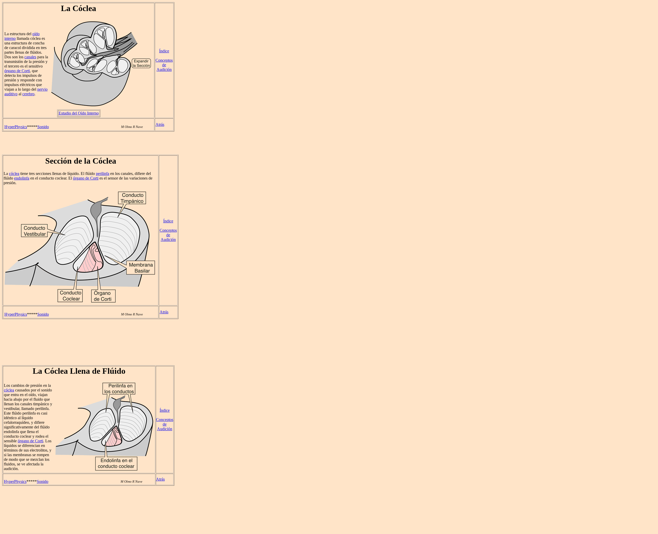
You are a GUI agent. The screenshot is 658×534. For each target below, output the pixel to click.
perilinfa (102, 173)
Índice (164, 51)
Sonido (43, 127)
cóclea (14, 173)
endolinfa (21, 178)
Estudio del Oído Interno (79, 113)
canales (30, 57)
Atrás (160, 124)
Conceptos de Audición (164, 65)
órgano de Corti (17, 71)
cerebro (28, 94)
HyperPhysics (15, 127)
